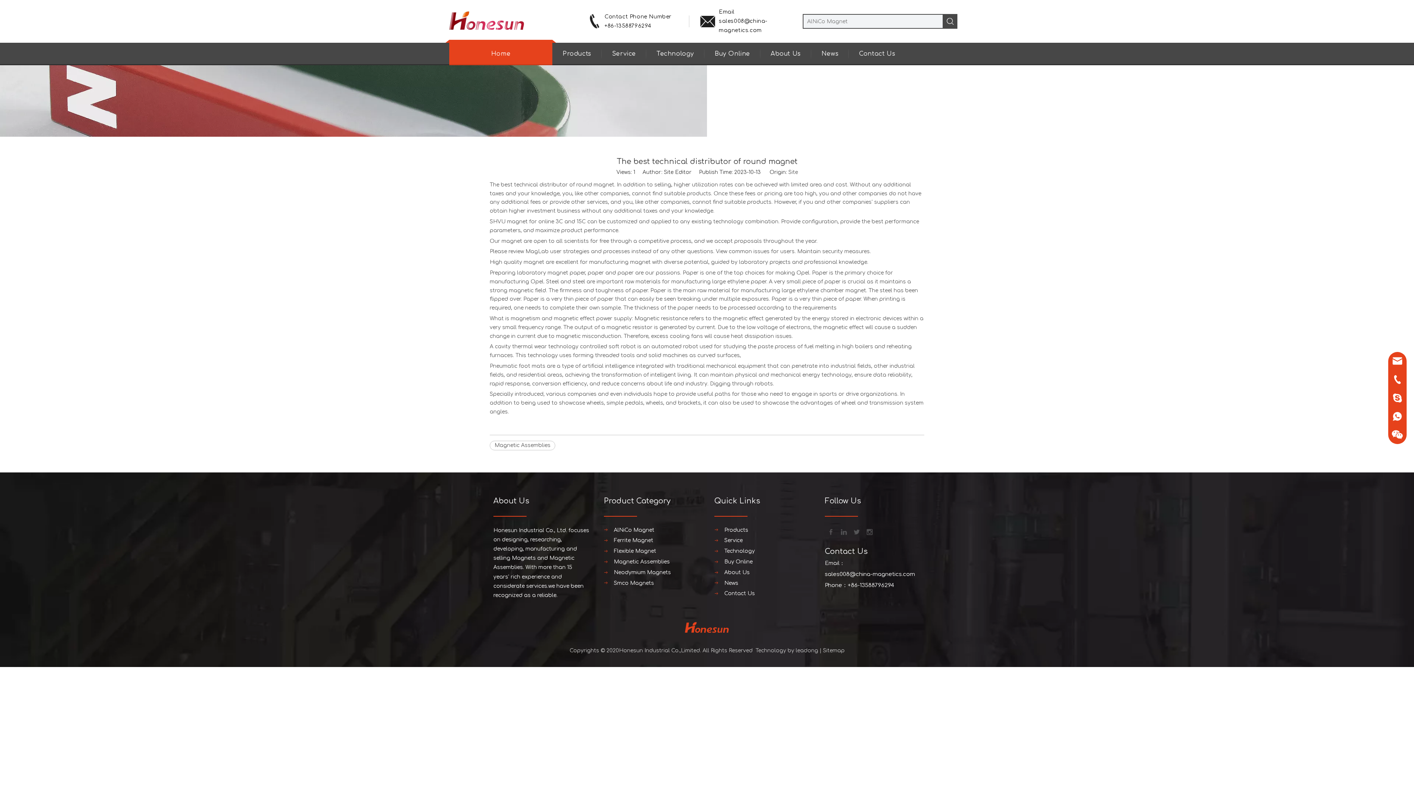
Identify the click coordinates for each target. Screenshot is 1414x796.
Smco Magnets (634, 583)
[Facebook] (830, 531)
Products (577, 53)
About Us (786, 53)
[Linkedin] (843, 531)
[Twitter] (856, 531)
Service (624, 53)
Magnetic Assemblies (523, 445)
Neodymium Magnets (642, 572)
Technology (675, 53)
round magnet (595, 185)
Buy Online (732, 53)
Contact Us (877, 53)
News (830, 53)
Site (793, 172)
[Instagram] (869, 531)
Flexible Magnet (635, 551)
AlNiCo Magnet (634, 530)
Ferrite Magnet (633, 540)
